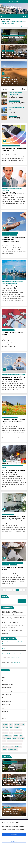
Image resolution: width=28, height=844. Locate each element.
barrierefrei (5, 727)
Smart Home (5, 746)
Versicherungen (18, 746)
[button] (20, 16)
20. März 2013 (6, 381)
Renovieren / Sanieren (21, 35)
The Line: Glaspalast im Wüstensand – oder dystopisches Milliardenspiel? (17, 119)
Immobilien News (14, 7)
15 (14, 590)
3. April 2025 (7, 83)
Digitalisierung (6, 730)
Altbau (8, 21)
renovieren (10, 741)
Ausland (12, 23)
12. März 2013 (6, 525)
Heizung (14, 738)
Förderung (16, 735)
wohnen (4, 749)
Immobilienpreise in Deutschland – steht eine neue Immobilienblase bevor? (13, 239)
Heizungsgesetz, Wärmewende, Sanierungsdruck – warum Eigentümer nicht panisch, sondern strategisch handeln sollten (13, 613)
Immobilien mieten (18, 188)
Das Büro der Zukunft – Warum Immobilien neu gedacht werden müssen (13, 54)
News (9, 77)
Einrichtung (3, 21)
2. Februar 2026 (7, 40)
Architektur (16, 724)
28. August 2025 (8, 813)
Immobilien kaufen (10, 188)
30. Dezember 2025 (8, 56)
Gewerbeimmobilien (19, 281)
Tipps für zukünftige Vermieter (13, 193)
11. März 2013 (6, 571)
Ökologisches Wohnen (14, 21)
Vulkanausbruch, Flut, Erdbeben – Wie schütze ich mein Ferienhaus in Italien (14, 422)
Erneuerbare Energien (11, 35)
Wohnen (10, 109)
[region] (14, 832)
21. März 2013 (6, 290)
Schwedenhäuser (17, 743)
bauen (11, 727)
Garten (21, 735)
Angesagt (22, 89)
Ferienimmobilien (5, 417)
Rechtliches (5, 711)
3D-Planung (5, 724)
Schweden (10, 743)
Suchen (4, 596)
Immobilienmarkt (20, 107)
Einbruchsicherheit (17, 730)
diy (11, 730)
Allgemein (5, 77)
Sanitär (4, 743)
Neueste (5, 89)
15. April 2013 (6, 152)
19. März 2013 (6, 474)
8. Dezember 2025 (8, 798)
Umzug (2, 23)
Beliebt (13, 89)
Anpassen (14, 837)
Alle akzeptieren (14, 834)
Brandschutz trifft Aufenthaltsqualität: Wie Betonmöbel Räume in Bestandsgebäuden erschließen (12, 632)
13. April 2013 (6, 195)
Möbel (4, 741)
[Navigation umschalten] (26, 16)
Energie (4, 35)
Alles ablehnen (14, 841)
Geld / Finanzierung (11, 281)
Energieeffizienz (23, 21)
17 (20, 590)
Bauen (15, 107)
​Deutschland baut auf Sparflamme (14, 111)
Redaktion (16, 40)
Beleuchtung (7, 23)
